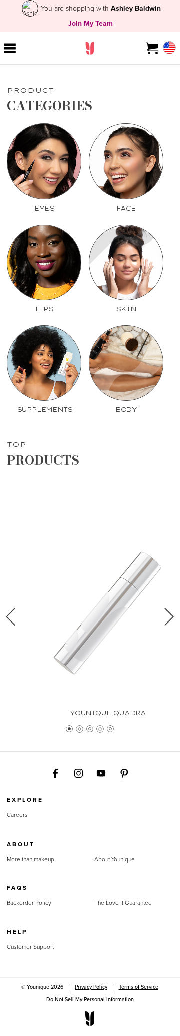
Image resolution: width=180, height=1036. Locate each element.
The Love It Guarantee (123, 903)
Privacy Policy (91, 987)
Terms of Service (138, 987)
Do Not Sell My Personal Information (90, 999)
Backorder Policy (29, 903)
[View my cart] (152, 48)
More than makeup (30, 860)
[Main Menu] (10, 48)
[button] (11, 620)
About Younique (114, 860)
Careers (17, 815)
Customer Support (30, 947)
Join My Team (90, 23)
